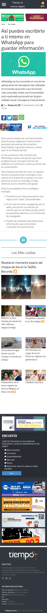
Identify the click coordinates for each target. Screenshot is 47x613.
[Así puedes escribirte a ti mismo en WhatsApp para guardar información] (4, 117)
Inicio (3, 24)
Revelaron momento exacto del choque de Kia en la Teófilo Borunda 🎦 (22, 267)
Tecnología (11, 24)
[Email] (15, 117)
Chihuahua (8, 601)
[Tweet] (9, 117)
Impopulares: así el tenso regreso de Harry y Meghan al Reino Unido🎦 (10, 387)
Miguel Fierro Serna (15, 590)
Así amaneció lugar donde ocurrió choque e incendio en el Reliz (11, 355)
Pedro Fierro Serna (15, 592)
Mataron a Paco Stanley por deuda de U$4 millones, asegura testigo (11, 322)
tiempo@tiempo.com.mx (13, 604)
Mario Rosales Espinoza (13, 595)
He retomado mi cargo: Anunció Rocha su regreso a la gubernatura (35, 354)
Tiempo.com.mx (11, 610)
